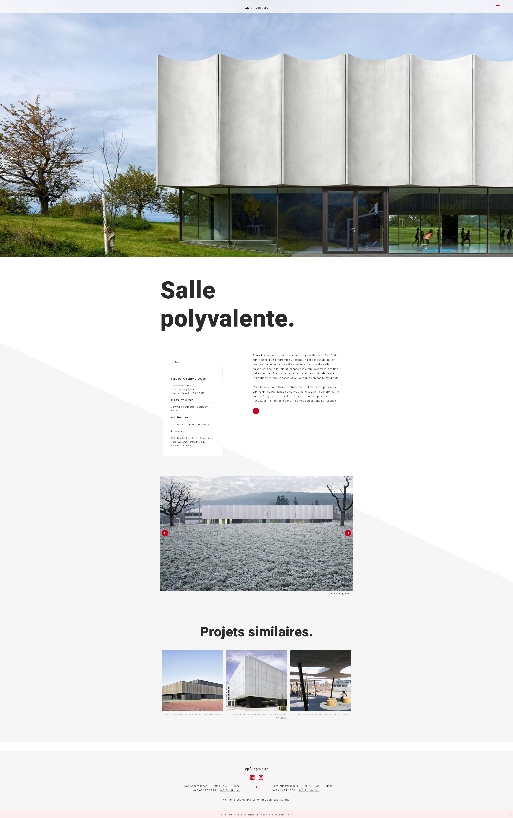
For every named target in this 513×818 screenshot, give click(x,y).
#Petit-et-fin (337, 714)
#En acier (242, 714)
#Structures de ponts (257, 714)
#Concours (167, 714)
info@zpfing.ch (230, 790)
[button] (165, 535)
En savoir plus (285, 814)
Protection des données (262, 800)
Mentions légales (234, 800)
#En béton (189, 714)
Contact (285, 800)
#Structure (179, 714)
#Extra (347, 714)
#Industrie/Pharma (277, 714)
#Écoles (199, 714)
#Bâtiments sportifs (213, 714)
